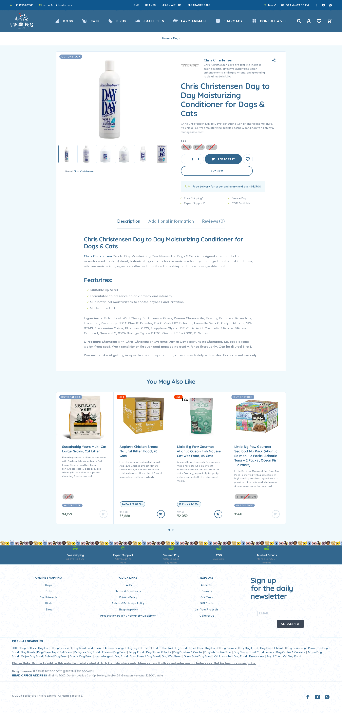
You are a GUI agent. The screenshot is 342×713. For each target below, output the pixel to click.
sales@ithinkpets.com (57, 5)
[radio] (132, 504)
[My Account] (309, 21)
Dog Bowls (28, 652)
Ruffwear (66, 652)
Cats (94, 21)
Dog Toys (133, 648)
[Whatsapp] (330, 5)
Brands (150, 5)
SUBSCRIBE (290, 624)
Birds (121, 21)
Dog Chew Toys (47, 652)
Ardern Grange (115, 648)
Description (128, 221)
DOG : (16, 648)
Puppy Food (136, 652)
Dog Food (44, 648)
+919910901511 (23, 5)
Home (135, 5)
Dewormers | (257, 656)
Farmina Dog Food (114, 652)
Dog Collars (28, 648)
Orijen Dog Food (32, 656)
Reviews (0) (213, 221)
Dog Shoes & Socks (158, 652)
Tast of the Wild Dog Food (169, 648)
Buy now (217, 171)
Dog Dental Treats (272, 648)
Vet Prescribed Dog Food (230, 656)
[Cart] (330, 21)
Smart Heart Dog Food (145, 656)
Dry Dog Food (248, 648)
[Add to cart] (161, 514)
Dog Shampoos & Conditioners (254, 652)
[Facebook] (316, 5)
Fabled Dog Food (56, 656)
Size (183, 140)
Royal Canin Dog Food (203, 648)
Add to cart (226, 157)
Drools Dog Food (81, 656)
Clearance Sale (199, 5)
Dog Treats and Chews (88, 648)
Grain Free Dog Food (198, 656)
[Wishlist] (319, 21)
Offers (145, 648)
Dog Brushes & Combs (187, 652)
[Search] (299, 21)
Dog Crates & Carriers (290, 652)
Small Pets (153, 21)
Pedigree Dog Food (87, 652)
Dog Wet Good (171, 656)
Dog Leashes (61, 648)
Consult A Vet (273, 21)
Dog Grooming (296, 648)
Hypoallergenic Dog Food (111, 656)
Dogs (68, 21)
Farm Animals (193, 21)
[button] (169, 530)
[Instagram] (323, 5)
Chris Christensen (84, 171)
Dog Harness (229, 648)
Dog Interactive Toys (218, 652)
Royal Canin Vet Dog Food (284, 656)
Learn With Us (171, 5)
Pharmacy (233, 21)
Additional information (171, 221)
